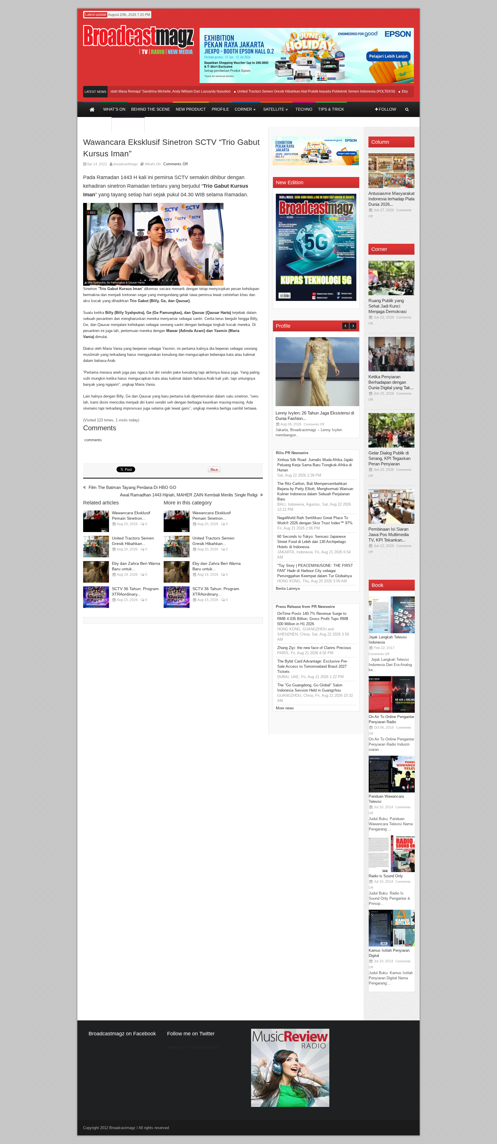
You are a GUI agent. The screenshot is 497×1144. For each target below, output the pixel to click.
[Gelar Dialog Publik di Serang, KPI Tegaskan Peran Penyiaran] (391, 430)
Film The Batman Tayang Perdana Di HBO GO (132, 487)
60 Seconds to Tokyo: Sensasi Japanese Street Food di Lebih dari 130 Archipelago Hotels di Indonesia (311, 541)
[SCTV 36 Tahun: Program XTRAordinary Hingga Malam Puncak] (96, 597)
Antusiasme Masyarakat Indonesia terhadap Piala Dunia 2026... (391, 199)
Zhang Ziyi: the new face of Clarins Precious (314, 648)
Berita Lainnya (288, 588)
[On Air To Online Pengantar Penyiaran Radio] (392, 711)
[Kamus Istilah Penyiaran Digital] (392, 945)
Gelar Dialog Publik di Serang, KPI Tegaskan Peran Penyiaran (389, 458)
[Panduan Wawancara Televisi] (392, 791)
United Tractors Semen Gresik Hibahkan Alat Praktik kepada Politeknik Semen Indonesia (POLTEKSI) (299, 91)
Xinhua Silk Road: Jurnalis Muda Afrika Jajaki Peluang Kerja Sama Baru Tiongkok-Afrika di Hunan (315, 465)
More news (285, 708)
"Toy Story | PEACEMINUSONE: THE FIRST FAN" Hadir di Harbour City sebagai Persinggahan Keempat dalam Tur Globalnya (315, 570)
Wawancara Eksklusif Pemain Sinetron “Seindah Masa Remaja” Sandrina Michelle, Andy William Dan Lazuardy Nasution (118, 91)
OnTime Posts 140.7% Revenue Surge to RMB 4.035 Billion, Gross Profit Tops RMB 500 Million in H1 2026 (312, 618)
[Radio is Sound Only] (392, 871)
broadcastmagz (126, 164)
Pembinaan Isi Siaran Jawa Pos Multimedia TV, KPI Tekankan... (388, 534)
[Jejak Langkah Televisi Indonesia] (392, 632)
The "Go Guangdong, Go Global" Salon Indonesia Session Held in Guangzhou (309, 687)
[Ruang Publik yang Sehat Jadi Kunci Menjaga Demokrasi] (391, 278)
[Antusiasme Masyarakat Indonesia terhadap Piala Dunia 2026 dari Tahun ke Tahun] (391, 170)
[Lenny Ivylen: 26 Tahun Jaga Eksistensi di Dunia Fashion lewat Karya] (319, 405)
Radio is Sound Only (386, 876)
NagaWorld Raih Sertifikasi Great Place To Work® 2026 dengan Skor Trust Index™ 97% (315, 520)
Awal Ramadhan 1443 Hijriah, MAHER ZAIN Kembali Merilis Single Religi (188, 494)
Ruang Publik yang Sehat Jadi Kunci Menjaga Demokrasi (387, 306)
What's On (153, 164)
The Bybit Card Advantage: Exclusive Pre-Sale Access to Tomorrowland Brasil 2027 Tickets (312, 666)
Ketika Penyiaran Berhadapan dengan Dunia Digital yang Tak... (391, 382)
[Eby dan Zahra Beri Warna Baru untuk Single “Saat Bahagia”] (96, 572)
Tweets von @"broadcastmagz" (193, 1047)
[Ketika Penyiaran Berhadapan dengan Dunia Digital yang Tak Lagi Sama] (391, 354)
